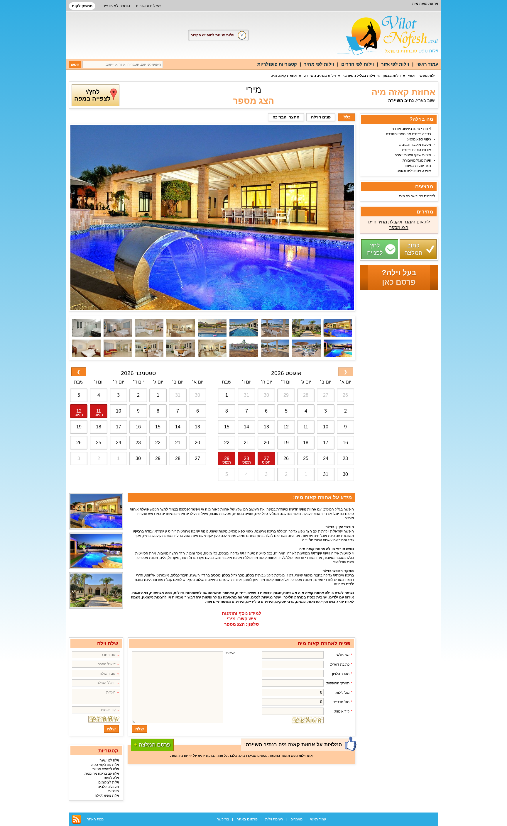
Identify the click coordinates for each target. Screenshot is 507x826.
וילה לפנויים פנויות (105, 769)
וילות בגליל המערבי (359, 76)
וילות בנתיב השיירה (320, 76)
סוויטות (113, 791)
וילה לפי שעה (109, 760)
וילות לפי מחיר (319, 64)
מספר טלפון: (340, 674)
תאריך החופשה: (337, 683)
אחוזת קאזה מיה (284, 76)
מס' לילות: (342, 693)
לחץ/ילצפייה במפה (92, 95)
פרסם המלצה (152, 745)
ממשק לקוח (82, 6)
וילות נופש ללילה (107, 795)
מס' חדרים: (341, 702)
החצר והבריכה (286, 117)
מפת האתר (95, 819)
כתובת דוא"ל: (339, 664)
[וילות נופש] (387, 35)
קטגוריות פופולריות (277, 64)
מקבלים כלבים (108, 787)
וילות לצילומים (108, 782)
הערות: (230, 653)
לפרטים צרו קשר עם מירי (417, 196)
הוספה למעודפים (116, 6)
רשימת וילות (274, 819)
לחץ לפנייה (375, 249)
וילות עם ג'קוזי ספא (105, 765)
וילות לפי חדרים (357, 64)
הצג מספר (253, 101)
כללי (346, 117)
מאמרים (296, 819)
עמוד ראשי (427, 64)
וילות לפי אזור (395, 64)
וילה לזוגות (111, 778)
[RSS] (76, 819)
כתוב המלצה (413, 249)
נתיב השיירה (401, 100)
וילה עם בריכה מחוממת (101, 773)
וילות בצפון (392, 76)
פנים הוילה (321, 117)
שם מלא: (342, 655)
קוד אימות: (341, 711)
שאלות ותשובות (148, 6)
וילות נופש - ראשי (422, 76)
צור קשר (223, 819)
